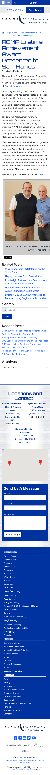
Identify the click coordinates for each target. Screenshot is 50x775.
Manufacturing (12, 591)
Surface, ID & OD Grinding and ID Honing (21, 606)
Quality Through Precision (15, 696)
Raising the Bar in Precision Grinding (19, 337)
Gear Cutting (9, 599)
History (7, 682)
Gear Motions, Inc (13, 86)
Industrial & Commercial (14, 647)
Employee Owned (11, 693)
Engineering (10, 620)
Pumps (7, 667)
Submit (6, 316)
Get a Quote (35, 10)
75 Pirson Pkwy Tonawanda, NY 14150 (12, 417)
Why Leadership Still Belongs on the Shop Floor (25, 340)
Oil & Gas (8, 660)
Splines (7, 580)
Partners (7, 707)
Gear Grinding (10, 595)
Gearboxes (8, 587)
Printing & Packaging (12, 664)
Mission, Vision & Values (14, 689)
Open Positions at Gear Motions (17, 703)
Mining (6, 657)
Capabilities (10, 552)
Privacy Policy (25, 763)
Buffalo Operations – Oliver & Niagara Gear (12, 407)
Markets (8, 639)
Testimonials (9, 700)
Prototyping (9, 631)
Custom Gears (10, 560)
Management (9, 686)
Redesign (8, 635)
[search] (27, 309)
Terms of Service (29, 769)
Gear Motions (21, 757)
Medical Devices (11, 653)
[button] (9, 463)
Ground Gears (10, 556)
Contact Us (9, 714)
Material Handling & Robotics (16, 650)
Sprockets (8, 584)
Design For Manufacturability (16, 628)
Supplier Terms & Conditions (16, 760)
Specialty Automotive (13, 671)
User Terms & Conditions (35, 760)
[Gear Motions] (25, 19)
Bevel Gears (9, 573)
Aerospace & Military (13, 643)
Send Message (13, 534)
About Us (9, 675)
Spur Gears (8, 563)
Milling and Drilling (11, 602)
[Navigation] (6, 2)
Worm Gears (9, 577)
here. (41, 174)
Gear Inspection (10, 609)
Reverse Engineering (12, 624)
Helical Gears (9, 567)
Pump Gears (9, 570)
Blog (6, 679)
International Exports (13, 710)
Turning (7, 613)
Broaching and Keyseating (15, 616)
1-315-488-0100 (15, 10)
